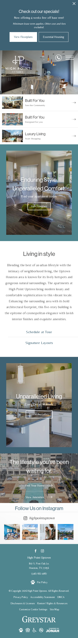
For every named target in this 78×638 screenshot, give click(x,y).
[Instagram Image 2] (30, 532)
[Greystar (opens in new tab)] (39, 621)
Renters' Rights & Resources (52, 603)
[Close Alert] (74, 4)
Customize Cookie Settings (33, 609)
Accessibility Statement (42, 597)
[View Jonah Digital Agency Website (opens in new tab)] (52, 631)
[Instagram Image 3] (48, 532)
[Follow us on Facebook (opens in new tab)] (35, 550)
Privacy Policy (21, 597)
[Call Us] (58, 58)
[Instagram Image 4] (65, 532)
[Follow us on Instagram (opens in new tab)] (42, 550)
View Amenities (35, 497)
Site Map (54, 609)
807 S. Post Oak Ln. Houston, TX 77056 (39, 566)
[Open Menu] (70, 58)
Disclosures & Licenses (23, 603)
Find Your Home (35, 485)
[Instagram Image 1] (12, 532)
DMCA (60, 597)
